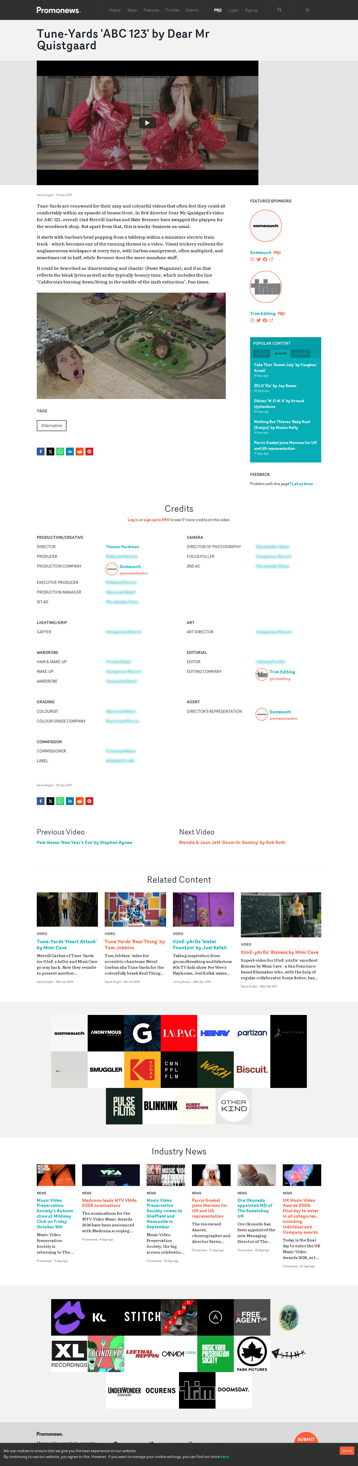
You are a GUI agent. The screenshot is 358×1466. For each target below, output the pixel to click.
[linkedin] (70, 451)
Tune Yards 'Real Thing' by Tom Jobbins (135, 944)
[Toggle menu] (307, 10)
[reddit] (80, 451)
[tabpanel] (285, 410)
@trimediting (280, 678)
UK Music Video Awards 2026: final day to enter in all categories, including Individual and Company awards (301, 1216)
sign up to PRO (157, 520)
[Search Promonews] (279, 10)
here (225, 1456)
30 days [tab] (280, 354)
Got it (347, 1450)
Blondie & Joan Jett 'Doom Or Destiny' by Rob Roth (232, 842)
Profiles (172, 10)
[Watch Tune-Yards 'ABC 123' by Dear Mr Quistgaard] (147, 122)
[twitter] (50, 451)
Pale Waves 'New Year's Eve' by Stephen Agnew (84, 842)
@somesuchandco (133, 573)
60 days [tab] (300, 354)
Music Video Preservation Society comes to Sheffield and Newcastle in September (164, 1214)
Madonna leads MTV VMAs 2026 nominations (109, 1203)
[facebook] (41, 451)
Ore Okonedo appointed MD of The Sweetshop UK (255, 1208)
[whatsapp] (60, 451)
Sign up (251, 10)
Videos (115, 10)
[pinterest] (89, 451)
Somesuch (261, 252)
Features (151, 10)
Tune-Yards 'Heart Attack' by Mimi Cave (67, 944)
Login (233, 10)
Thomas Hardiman (122, 547)
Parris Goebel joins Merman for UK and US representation (285, 445)
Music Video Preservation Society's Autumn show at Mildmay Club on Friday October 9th (55, 1214)
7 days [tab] (261, 354)
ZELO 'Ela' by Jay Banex (275, 386)
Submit (192, 10)
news (41, 1192)
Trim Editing (263, 313)
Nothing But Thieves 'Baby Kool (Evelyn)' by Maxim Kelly (282, 424)
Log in (133, 520)
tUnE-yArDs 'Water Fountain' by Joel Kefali (200, 944)
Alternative (51, 425)
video (42, 933)
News (132, 10)
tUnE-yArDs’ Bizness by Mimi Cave (280, 952)
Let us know (302, 484)
